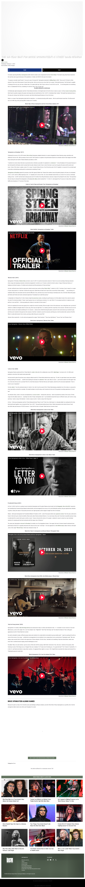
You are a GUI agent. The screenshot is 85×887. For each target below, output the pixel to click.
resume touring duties (70, 91)
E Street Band (53, 74)
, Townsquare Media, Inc (22, 873)
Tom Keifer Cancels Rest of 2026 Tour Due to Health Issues (42, 849)
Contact (23, 870)
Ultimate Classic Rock (69, 145)
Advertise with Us (25, 860)
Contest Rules (24, 862)
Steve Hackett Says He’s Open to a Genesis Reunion (14, 825)
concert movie (36, 394)
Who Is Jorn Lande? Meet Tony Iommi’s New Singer (68, 849)
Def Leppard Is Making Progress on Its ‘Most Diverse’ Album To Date (68, 800)
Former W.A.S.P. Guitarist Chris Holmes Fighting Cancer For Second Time (68, 825)
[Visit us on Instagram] (48, 860)
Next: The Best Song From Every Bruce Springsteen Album (42, 757)
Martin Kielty (4, 62)
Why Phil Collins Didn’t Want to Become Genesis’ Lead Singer (13, 849)
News (14, 763)
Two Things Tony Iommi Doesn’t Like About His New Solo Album (40, 825)
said (69, 637)
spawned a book (59, 513)
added (13, 387)
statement (53, 163)
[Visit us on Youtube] (51, 860)
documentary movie (36, 298)
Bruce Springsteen (23, 74)
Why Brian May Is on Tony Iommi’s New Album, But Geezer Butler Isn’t (13, 800)
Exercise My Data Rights (27, 867)
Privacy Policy (24, 864)
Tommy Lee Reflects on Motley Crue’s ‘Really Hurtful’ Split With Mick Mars (40, 800)
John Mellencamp (59, 525)
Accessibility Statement (27, 865)
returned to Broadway (25, 523)
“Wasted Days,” (19, 527)
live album (35, 179)
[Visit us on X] (56, 860)
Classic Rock (47, 288)
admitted (42, 379)
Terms (23, 861)
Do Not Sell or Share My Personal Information (31, 868)
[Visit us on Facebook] (53, 860)
